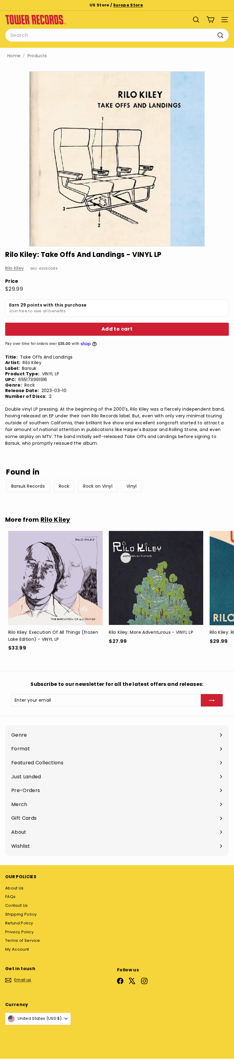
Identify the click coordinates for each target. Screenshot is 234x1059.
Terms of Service (22, 940)
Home (13, 56)
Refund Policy (19, 923)
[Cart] (210, 20)
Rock (64, 486)
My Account (17, 949)
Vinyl (131, 486)
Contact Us (16, 905)
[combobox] (117, 35)
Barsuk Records (28, 486)
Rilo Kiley (14, 268)
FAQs (10, 896)
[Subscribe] (212, 700)
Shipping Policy (21, 914)
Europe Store (128, 5)
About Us (14, 888)
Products (37, 56)
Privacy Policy (19, 932)
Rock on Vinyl (97, 486)
